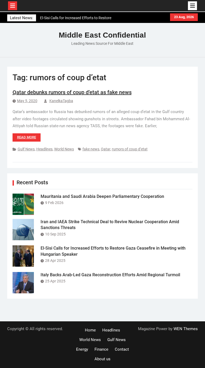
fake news (90, 149)
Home (90, 330)
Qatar (105, 149)
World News (64, 149)
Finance (101, 349)
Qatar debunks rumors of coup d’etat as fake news (72, 92)
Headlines (44, 149)
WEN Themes (186, 328)
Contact (122, 349)
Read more (26, 137)
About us (102, 359)
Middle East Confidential (102, 35)
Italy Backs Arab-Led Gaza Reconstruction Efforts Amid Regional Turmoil (110, 274)
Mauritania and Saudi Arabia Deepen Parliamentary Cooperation (102, 196)
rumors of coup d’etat (130, 149)
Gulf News (26, 149)
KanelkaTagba (61, 101)
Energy (82, 349)
